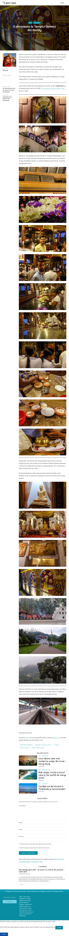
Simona (5, 70)
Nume (21, 822)
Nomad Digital (46, 769)
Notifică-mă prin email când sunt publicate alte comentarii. (36, 844)
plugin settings (59, 891)
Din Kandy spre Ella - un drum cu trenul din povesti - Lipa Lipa (42, 871)
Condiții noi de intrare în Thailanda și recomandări (51, 787)
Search (9, 901)
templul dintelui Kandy (37, 747)
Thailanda (44, 783)
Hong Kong (45, 756)
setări (59, 927)
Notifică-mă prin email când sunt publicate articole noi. (35, 848)
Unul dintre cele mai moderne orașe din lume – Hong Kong (52, 761)
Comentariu (22, 805)
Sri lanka (56, 745)
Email (21, 829)
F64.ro (27, 738)
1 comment (43, 33)
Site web (21, 836)
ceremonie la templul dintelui (43, 745)
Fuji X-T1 (57, 738)
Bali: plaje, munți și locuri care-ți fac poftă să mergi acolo (52, 775)
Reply (21, 884)
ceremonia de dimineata (26, 745)
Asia (30, 22)
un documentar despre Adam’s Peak (53, 88)
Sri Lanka (36, 22)
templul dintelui (24, 747)
